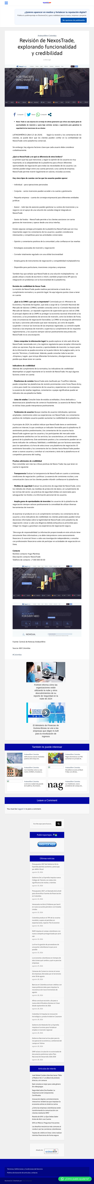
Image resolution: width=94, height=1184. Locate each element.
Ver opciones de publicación (73, 20)
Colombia (18, 655)
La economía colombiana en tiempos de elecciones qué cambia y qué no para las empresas (46, 960)
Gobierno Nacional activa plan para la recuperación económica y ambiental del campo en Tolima (47, 1040)
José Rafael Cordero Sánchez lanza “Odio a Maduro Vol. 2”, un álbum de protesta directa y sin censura (47, 1077)
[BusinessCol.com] (47, 2)
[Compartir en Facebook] (18, 115)
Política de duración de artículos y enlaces (22, 1173)
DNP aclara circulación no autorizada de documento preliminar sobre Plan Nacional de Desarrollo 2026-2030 (46, 1054)
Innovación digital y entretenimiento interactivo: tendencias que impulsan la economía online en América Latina (46, 1101)
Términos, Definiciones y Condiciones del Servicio (25, 1169)
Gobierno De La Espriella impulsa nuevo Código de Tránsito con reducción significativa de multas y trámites (46, 880)
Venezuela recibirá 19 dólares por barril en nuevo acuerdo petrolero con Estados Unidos (46, 906)
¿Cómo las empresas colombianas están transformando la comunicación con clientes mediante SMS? (46, 1110)
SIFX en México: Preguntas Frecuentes (45, 1123)
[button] (75, 1179)
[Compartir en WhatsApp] (41, 115)
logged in (21, 809)
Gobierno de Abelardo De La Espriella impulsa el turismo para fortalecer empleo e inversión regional (45, 1027)
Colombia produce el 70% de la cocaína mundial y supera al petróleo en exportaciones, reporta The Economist (46, 920)
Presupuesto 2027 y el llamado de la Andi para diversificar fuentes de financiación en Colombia (46, 893)
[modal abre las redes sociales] (50, 115)
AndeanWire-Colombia (47, 36)
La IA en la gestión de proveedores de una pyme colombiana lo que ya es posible (45, 947)
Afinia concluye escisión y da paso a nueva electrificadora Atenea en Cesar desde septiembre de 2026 (46, 1003)
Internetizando (27, 1181)
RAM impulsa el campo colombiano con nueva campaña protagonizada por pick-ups (46, 933)
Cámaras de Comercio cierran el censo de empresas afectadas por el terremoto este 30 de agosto (46, 973)
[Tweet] (31, 115)
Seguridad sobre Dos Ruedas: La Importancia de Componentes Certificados (43, 1092)
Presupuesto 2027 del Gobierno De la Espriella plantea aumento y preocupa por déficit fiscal (46, 866)
